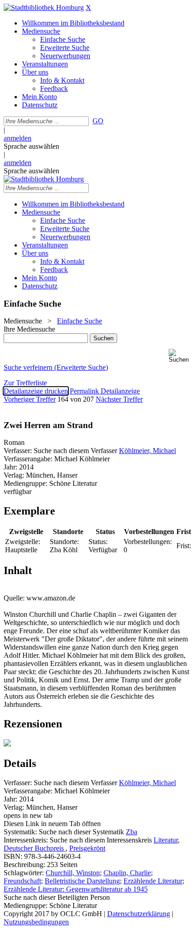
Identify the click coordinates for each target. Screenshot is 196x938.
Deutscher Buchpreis (35, 848)
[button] (180, 356)
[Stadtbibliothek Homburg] (44, 7)
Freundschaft (22, 881)
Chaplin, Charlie (127, 873)
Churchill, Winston (73, 873)
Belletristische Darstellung (82, 881)
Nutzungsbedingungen (36, 922)
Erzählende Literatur (153, 881)
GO (98, 121)
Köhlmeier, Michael (147, 450)
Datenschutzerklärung (138, 914)
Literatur (166, 840)
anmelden (17, 138)
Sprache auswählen (31, 146)
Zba (131, 832)
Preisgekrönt (87, 848)
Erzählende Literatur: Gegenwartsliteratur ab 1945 (76, 889)
